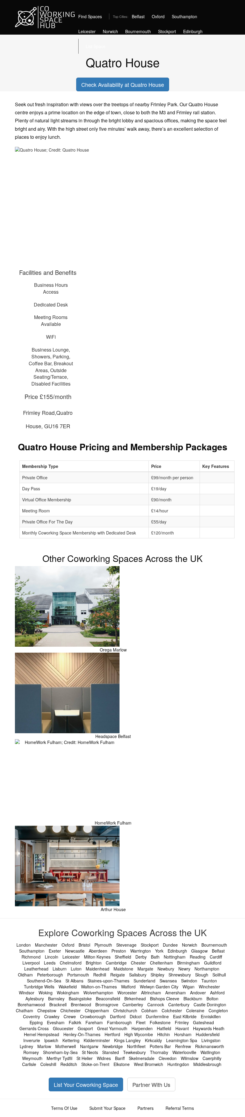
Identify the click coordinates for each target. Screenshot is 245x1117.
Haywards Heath (208, 1028)
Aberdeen (98, 951)
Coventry (31, 1016)
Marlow (44, 1046)
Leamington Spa (181, 1040)
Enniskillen (211, 1016)
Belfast (138, 16)
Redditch (68, 1064)
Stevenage (126, 945)
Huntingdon (178, 1064)
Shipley (157, 975)
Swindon (189, 981)
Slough (201, 975)
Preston (118, 951)
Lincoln (51, 957)
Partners (145, 1108)
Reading (198, 957)
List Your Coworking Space (86, 1084)
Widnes (104, 1058)
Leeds (50, 963)
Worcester (127, 993)
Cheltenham (161, 963)
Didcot (136, 1016)
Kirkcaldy (153, 1040)
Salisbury (137, 975)
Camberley (132, 1004)
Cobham (149, 1010)
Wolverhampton (98, 993)
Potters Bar (160, 1046)
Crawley (51, 1016)
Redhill (99, 975)
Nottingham (175, 957)
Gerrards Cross (34, 1028)
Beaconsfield (108, 999)
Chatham (24, 1010)
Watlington (210, 1052)
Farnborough (119, 1022)
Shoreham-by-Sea (60, 1052)
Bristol (84, 945)
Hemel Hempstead (41, 1034)
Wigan (189, 987)
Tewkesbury (134, 1052)
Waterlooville (184, 1052)
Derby (141, 957)
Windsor (26, 993)
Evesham (56, 1022)
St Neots (90, 1052)
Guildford (212, 963)
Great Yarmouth (112, 1028)
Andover (198, 993)
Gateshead (203, 1022)
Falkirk (75, 1022)
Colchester (172, 1010)
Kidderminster (97, 1040)
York (159, 951)
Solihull (219, 975)
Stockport (167, 31)
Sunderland (144, 981)
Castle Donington (210, 1004)
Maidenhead (97, 969)
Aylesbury (34, 999)
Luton (76, 969)
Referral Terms (180, 1108)
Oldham (25, 975)
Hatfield (164, 1028)
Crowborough (93, 1016)
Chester (138, 963)
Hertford (112, 1034)
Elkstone (122, 1064)
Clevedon (168, 1058)
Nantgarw (89, 1046)
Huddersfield (208, 1034)
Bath (155, 957)
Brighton (94, 963)
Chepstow (46, 1010)
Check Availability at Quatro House (122, 84)
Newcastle (75, 951)
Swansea (168, 981)
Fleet (141, 1022)
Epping (36, 1022)
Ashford (217, 993)
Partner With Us (151, 1084)
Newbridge (112, 1046)
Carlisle (29, 1064)
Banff (120, 1058)
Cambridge (116, 963)
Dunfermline (157, 1016)
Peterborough (50, 975)
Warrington (140, 951)
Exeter (55, 951)
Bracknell (58, 1004)
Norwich (110, 31)
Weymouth (32, 1058)
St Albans (74, 981)
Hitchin (163, 1034)
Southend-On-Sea (44, 981)
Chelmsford (71, 963)
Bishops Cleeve (164, 999)
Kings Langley (127, 1040)
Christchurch (125, 1010)
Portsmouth (78, 975)
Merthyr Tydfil (59, 1058)
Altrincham (151, 993)
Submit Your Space (107, 1108)
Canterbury (178, 1004)
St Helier (84, 1058)
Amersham (175, 993)
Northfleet (136, 1046)
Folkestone (160, 1022)
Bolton (212, 999)
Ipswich (51, 1040)
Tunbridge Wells (39, 987)
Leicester (87, 31)
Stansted (110, 1052)
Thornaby (159, 1052)
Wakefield (68, 987)
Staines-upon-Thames (108, 981)
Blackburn (192, 999)
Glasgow (199, 951)
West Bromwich (148, 1064)
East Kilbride (185, 1016)
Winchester (209, 987)
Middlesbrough (207, 1064)
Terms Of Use (64, 1108)
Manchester (46, 945)
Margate (145, 969)
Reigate (117, 975)
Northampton (207, 969)
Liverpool (31, 963)
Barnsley (56, 999)
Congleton (218, 1010)
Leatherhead (36, 969)
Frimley (182, 1022)
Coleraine (195, 1010)
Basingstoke (80, 999)
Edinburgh (193, 31)
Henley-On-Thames (81, 1034)
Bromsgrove (106, 1004)
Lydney (26, 1046)
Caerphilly (212, 1058)
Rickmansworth (209, 1046)
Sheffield (123, 957)
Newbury (165, 969)
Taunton (209, 981)
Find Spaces (90, 16)
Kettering (70, 1040)
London (23, 945)
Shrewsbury (180, 975)
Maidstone (123, 969)
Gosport (85, 1028)
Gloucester (63, 1028)
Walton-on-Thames (99, 987)
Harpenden (142, 1028)
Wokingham (68, 993)
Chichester (70, 1010)
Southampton (184, 16)
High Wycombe (138, 1034)
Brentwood (81, 1004)
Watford (128, 987)
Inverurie (31, 1040)
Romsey (31, 1052)
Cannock (155, 1004)
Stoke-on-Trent (95, 1064)
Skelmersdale (141, 1058)
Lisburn (60, 969)
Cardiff (216, 957)
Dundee (170, 945)
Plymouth (103, 945)
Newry (184, 969)
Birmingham (188, 963)
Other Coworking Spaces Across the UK (122, 558)
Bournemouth (138, 31)
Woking (46, 993)
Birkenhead (135, 999)
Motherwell (65, 1046)
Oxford (158, 16)
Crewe (70, 1016)
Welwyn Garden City (159, 987)
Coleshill (48, 1064)
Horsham (183, 1034)
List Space (95, 46)
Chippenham (97, 1010)
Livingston (210, 1040)
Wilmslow (189, 1058)
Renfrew (183, 1046)
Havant (182, 1028)
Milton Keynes (97, 957)
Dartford (117, 1016)
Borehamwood (31, 1004)
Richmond (31, 957)
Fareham (94, 1022)
